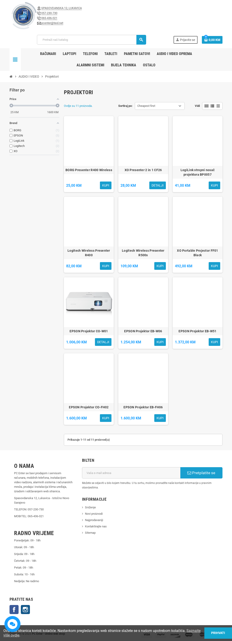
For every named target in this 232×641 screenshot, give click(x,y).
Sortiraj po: (125, 106)
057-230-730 (49, 13)
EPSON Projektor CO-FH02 (89, 407)
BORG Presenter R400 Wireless (88, 170)
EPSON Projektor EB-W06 (143, 331)
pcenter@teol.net (52, 23)
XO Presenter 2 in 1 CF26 (143, 170)
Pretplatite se (203, 473)
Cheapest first (146, 106)
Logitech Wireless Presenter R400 (89, 253)
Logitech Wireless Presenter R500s (143, 253)
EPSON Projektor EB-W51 (197, 331)
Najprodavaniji (94, 520)
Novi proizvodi (94, 513)
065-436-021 (49, 18)
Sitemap (90, 532)
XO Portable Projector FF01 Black (197, 253)
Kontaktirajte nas (96, 526)
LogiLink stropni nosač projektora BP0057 (198, 172)
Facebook (14, 609)
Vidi (197, 106)
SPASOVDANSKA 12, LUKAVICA (61, 8)
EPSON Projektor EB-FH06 (143, 407)
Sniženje (90, 507)
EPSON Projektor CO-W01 (89, 331)
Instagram (25, 609)
